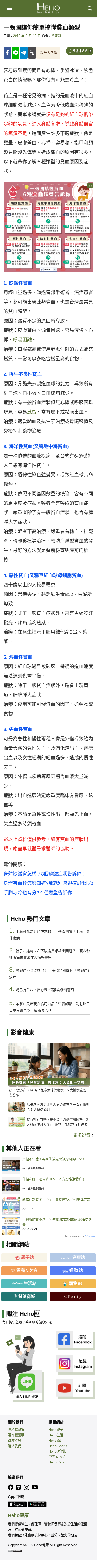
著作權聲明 (16, 1435)
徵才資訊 (14, 1440)
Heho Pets (56, 1462)
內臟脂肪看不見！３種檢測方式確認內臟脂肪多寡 (57, 1221)
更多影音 (82, 1135)
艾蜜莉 (56, 36)
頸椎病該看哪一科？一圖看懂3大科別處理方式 (56, 1199)
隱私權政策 (16, 1430)
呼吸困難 (22, 339)
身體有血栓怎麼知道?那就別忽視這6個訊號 (48, 883)
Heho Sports (57, 1446)
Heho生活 (55, 1435)
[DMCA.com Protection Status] (15, 1550)
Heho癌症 (55, 1440)
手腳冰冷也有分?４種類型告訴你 (38, 892)
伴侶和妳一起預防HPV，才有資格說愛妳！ (53, 1179)
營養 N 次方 (57, 1457)
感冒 (31, 412)
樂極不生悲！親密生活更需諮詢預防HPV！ (53, 1159)
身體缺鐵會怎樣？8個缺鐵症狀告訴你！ (45, 873)
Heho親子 (55, 1430)
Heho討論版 (57, 1451)
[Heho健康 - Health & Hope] (48, 8)
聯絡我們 (14, 1446)
